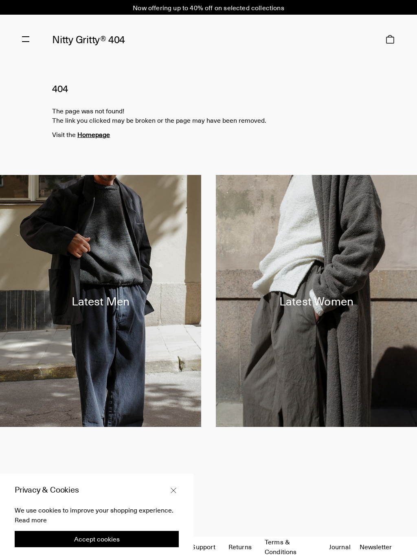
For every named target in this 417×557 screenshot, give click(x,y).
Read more (31, 519)
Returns (240, 546)
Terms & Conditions (281, 546)
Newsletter (376, 546)
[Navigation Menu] (25, 39)
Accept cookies (97, 539)
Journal (340, 546)
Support (203, 546)
